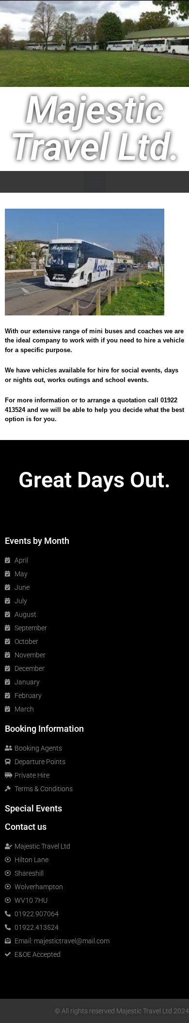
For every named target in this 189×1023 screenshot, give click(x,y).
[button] (95, 182)
